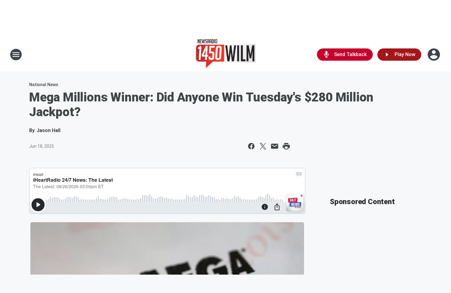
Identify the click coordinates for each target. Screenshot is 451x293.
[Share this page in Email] (274, 146)
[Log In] (434, 54)
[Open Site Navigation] (16, 54)
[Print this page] (286, 146)
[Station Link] (225, 54)
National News (43, 84)
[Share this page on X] (263, 146)
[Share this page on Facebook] (251, 146)
